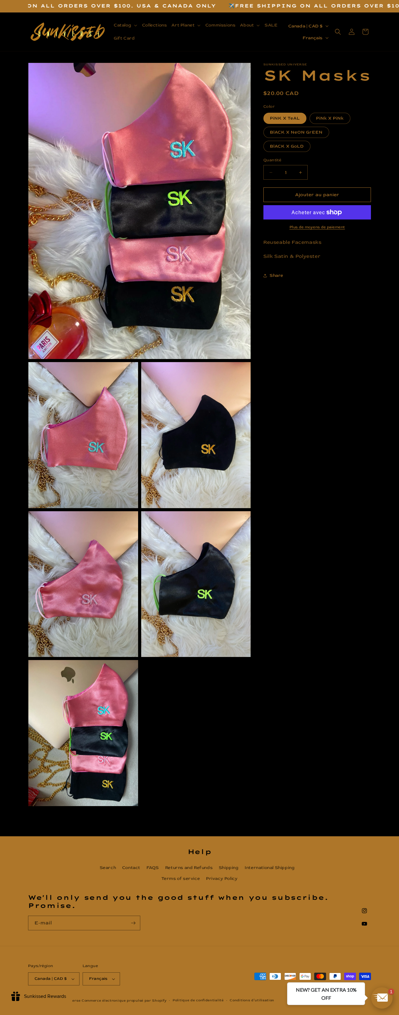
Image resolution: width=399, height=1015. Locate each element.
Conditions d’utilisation (252, 1000)
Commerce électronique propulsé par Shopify (124, 1000)
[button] (126, 25)
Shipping (229, 867)
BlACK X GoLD (287, 146)
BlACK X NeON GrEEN (296, 132)
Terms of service (180, 878)
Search (108, 867)
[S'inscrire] (133, 923)
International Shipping (270, 867)
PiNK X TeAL (285, 118)
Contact (131, 867)
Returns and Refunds (189, 867)
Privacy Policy (222, 878)
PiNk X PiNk (330, 118)
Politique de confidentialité (198, 1000)
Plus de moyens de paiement (317, 227)
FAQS (153, 867)
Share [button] (276, 275)
